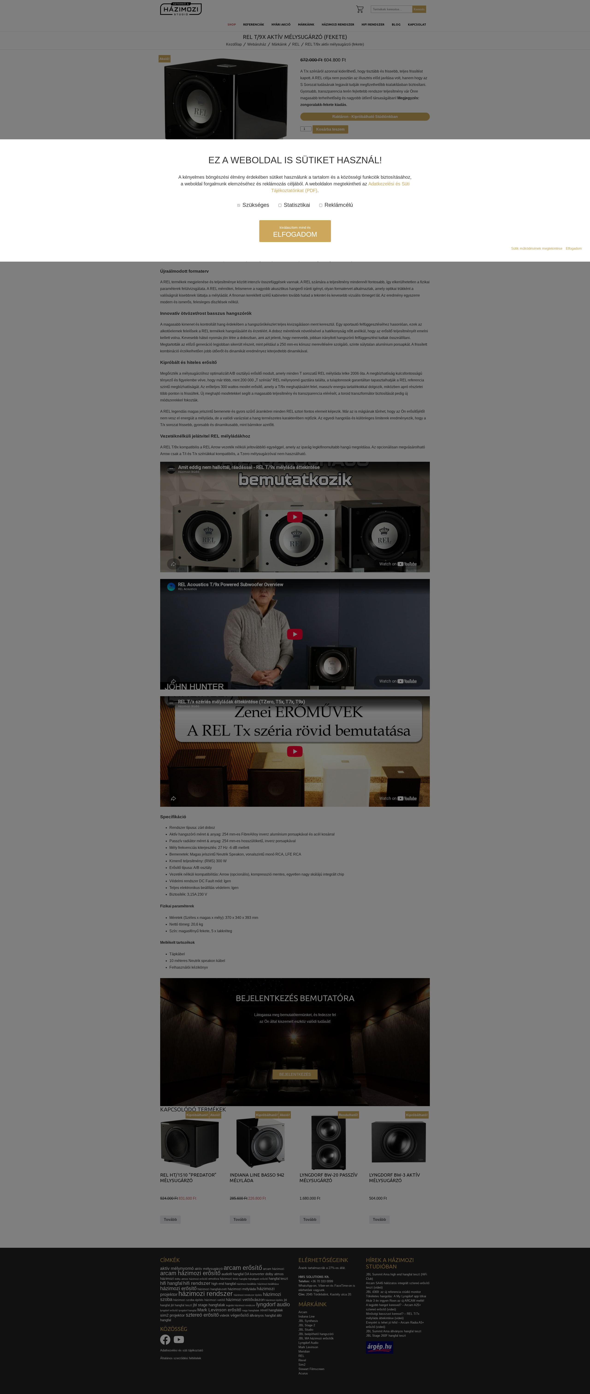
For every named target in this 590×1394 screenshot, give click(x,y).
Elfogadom (574, 248)
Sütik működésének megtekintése (536, 248)
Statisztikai (296, 205)
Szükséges (255, 205)
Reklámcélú (338, 205)
